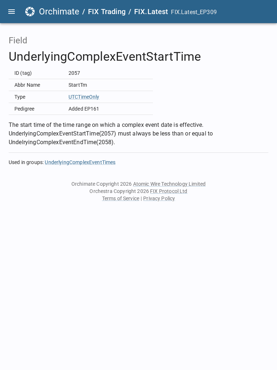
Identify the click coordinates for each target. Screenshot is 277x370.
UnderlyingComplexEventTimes (80, 162)
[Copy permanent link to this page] (209, 56)
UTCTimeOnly (84, 97)
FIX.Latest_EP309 (193, 12)
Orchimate (59, 12)
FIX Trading (107, 11)
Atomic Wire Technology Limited (169, 184)
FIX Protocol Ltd (168, 191)
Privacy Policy (159, 198)
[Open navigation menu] (11, 11)
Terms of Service (120, 198)
